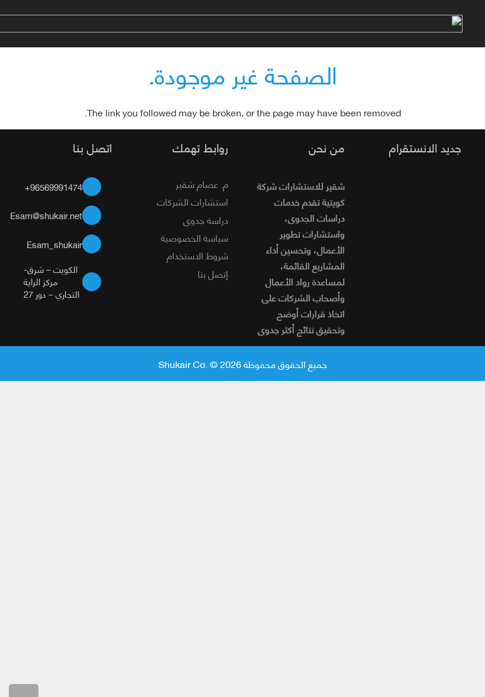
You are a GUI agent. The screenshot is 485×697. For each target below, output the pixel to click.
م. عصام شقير (202, 183)
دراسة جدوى (205, 219)
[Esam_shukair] (97, 244)
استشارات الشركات (192, 201)
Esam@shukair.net (46, 215)
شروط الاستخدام (197, 254)
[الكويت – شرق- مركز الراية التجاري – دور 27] (97, 282)
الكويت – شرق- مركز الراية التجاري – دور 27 (51, 281)
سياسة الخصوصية (194, 237)
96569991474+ (53, 186)
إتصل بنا (213, 273)
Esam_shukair (54, 244)
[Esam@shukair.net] (97, 215)
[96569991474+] (97, 187)
